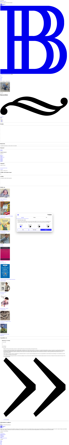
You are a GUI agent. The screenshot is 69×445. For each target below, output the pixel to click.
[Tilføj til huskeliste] (1, 121)
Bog (1, 117)
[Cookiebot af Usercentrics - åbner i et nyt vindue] (48, 214)
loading (1, 119)
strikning (1, 150)
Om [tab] (46, 217)
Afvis (23, 229)
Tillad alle (46, 229)
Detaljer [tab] (34, 217)
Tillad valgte (34, 229)
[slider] (34, 87)
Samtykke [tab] (22, 217)
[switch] (30, 226)
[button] (34, 424)
